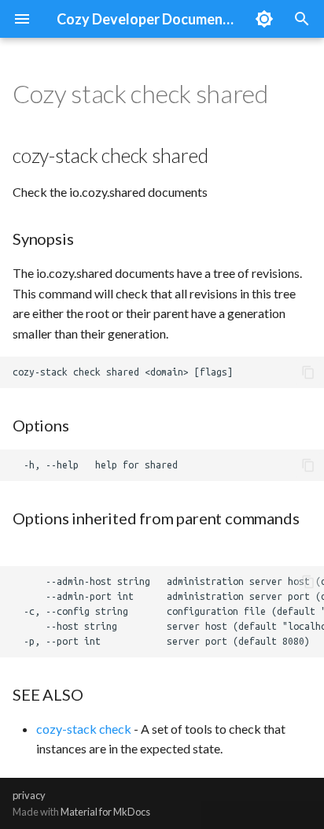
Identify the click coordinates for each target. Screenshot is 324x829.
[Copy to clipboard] (308, 372)
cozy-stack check (83, 728)
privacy (29, 795)
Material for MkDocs (105, 811)
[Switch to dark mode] (264, 19)
